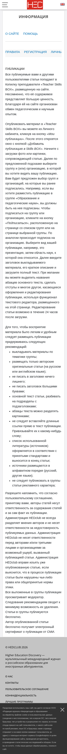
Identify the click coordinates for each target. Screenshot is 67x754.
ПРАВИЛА (12, 52)
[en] (63, 5)
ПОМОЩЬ (30, 33)
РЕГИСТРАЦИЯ (35, 52)
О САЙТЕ (12, 33)
